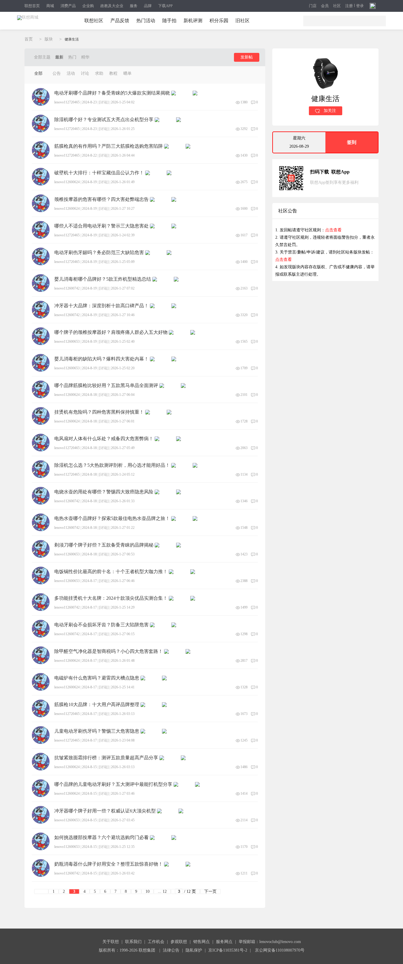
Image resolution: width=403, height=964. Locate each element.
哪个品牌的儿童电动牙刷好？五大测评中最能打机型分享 (113, 784)
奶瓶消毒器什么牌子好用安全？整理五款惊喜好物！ (108, 864)
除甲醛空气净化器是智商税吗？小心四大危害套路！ (108, 651)
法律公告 (171, 950)
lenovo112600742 (67, 288)
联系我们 (133, 941)
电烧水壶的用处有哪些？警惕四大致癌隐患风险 (103, 492)
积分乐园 (218, 20)
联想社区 (93, 20)
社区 (337, 6)
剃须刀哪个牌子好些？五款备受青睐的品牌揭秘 (103, 545)
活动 (71, 73)
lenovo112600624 (67, 182)
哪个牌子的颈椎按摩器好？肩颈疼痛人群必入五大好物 (111, 332)
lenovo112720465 (67, 102)
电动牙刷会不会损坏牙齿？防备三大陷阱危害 (101, 624)
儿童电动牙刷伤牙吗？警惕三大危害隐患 (96, 731)
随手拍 (169, 20)
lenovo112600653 (67, 341)
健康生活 (72, 39)
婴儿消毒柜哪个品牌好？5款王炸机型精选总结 (102, 279)
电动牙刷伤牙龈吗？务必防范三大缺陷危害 (99, 252)
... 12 (162, 891)
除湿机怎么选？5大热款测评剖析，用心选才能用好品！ (112, 465)
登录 (360, 6)
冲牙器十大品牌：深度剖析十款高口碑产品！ (101, 305)
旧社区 (242, 20)
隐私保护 (194, 950)
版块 (49, 39)
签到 (351, 142)
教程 (113, 73)
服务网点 (224, 941)
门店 (313, 6)
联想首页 (32, 6)
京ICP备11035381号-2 (227, 950)
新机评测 (193, 20)
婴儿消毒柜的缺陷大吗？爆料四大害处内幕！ (101, 359)
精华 (85, 57)
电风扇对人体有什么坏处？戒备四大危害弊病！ (103, 438)
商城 (50, 6)
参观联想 (179, 941)
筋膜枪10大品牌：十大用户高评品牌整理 (96, 704)
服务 (133, 6)
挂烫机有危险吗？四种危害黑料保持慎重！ (99, 412)
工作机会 (156, 941)
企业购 (88, 6)
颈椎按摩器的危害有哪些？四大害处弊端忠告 (101, 199)
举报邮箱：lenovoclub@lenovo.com (270, 941)
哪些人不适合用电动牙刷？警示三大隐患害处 (101, 226)
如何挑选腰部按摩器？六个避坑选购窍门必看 (101, 837)
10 (147, 891)
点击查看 (333, 230)
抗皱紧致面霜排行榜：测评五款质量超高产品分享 (106, 757)
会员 (325, 6)
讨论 (85, 73)
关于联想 (110, 941)
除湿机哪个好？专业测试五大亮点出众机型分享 (103, 119)
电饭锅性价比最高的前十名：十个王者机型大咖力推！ (111, 571)
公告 (57, 73)
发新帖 (246, 57)
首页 (28, 39)
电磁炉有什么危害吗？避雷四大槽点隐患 (96, 678)
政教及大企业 (111, 6)
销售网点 (201, 941)
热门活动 (145, 20)
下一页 (210, 891)
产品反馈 (119, 20)
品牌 (148, 6)
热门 (72, 57)
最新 (59, 57)
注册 (349, 6)
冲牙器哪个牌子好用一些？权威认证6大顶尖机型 (105, 811)
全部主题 (42, 57)
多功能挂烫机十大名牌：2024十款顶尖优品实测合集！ (111, 598)
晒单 (127, 73)
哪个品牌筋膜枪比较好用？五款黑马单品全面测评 (106, 385)
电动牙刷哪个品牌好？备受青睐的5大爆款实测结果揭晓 (112, 93)
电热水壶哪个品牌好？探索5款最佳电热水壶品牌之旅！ (112, 518)
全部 (38, 73)
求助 (99, 73)
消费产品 (68, 6)
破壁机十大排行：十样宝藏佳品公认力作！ (99, 172)
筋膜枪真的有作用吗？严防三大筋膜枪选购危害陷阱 (108, 146)
